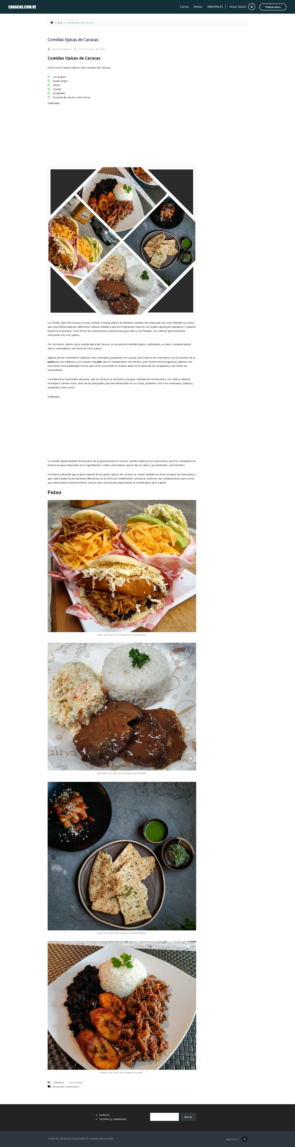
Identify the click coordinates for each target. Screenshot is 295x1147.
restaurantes (158, 379)
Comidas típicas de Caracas (73, 39)
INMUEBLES (215, 7)
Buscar (188, 1117)
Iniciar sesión (238, 7)
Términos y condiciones (113, 1119)
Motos (198, 7)
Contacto (104, 1115)
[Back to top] (284, 1125)
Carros (184, 7)
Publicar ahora (272, 7)
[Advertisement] (122, 133)
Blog (60, 22)
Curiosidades (76, 1082)
